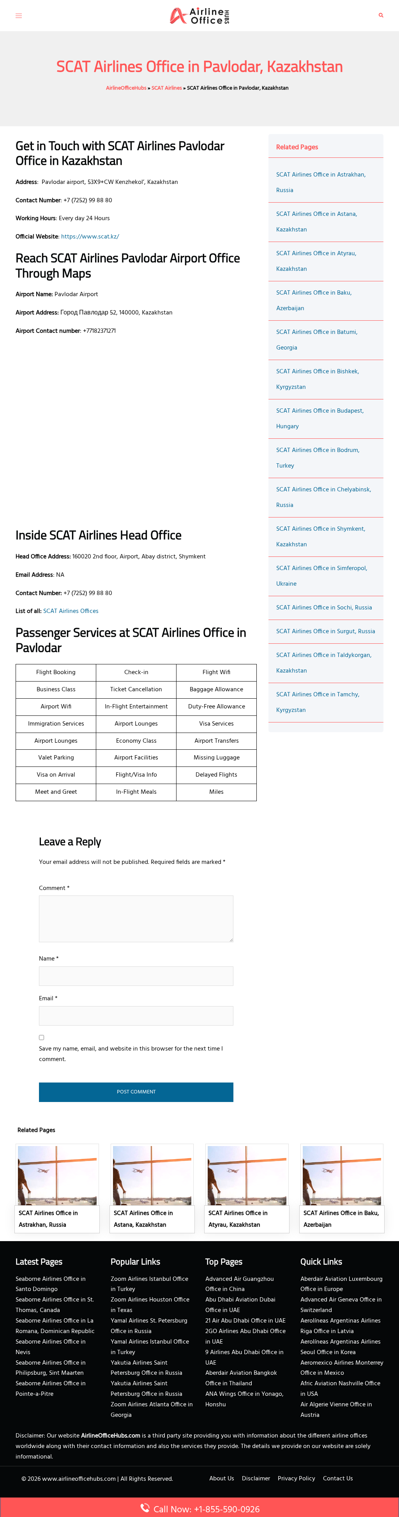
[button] (381, 15)
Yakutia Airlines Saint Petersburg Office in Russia (146, 1368)
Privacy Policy (296, 1479)
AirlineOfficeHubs (126, 88)
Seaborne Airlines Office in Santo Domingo (51, 1284)
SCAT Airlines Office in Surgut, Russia (325, 632)
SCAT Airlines (167, 88)
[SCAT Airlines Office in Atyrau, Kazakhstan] (247, 1188)
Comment (54, 888)
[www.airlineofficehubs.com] (199, 16)
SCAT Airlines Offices (71, 611)
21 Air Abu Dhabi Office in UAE (245, 1321)
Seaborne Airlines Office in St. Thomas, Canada (55, 1305)
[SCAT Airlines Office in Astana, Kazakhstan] (152, 1188)
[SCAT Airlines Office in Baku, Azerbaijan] (342, 1188)
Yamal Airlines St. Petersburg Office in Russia (149, 1326)
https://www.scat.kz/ (90, 237)
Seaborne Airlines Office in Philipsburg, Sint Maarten (51, 1368)
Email (48, 999)
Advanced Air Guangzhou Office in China (239, 1284)
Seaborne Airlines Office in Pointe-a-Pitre (51, 1389)
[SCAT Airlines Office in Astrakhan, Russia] (57, 1188)
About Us (221, 1479)
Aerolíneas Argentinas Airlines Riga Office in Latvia (340, 1326)
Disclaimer (256, 1479)
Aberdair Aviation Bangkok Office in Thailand (241, 1378)
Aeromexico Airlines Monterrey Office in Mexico (341, 1368)
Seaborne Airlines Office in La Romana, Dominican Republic (55, 1326)
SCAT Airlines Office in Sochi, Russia (324, 608)
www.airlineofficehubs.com (79, 1479)
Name (49, 959)
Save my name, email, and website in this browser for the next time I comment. (131, 1054)
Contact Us (338, 1479)
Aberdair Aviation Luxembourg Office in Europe (341, 1284)
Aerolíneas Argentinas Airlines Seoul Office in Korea (340, 1347)
